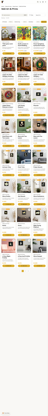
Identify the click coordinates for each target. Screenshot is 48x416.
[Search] (38, 2)
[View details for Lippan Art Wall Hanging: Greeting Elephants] (8, 71)
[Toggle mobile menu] (45, 2)
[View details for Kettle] (8, 222)
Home (2, 6)
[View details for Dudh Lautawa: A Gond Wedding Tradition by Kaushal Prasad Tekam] (24, 41)
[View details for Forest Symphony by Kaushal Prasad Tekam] (40, 41)
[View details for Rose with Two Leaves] (24, 133)
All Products (4, 21)
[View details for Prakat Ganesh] (40, 163)
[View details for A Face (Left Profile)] (24, 253)
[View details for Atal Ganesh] (24, 192)
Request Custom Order (9, 84)
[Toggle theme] (40, 2)
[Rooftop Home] (2, 2)
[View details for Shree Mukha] (8, 192)
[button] (13, 28)
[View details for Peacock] (40, 102)
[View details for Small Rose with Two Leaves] (8, 133)
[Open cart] (43, 2)
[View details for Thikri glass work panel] (8, 41)
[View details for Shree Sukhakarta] (40, 192)
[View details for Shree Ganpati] (40, 253)
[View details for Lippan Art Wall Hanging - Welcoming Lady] (40, 71)
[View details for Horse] (24, 222)
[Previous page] (19, 271)
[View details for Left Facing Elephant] (24, 102)
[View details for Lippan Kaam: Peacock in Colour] (8, 102)
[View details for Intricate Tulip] (8, 163)
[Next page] (28, 271)
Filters (32, 15)
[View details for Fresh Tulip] (24, 163)
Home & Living (8, 6)
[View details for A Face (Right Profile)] (8, 253)
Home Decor (15, 6)
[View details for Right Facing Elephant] (40, 222)
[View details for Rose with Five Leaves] (40, 133)
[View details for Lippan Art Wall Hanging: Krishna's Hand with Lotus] (24, 71)
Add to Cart (9, 53)
